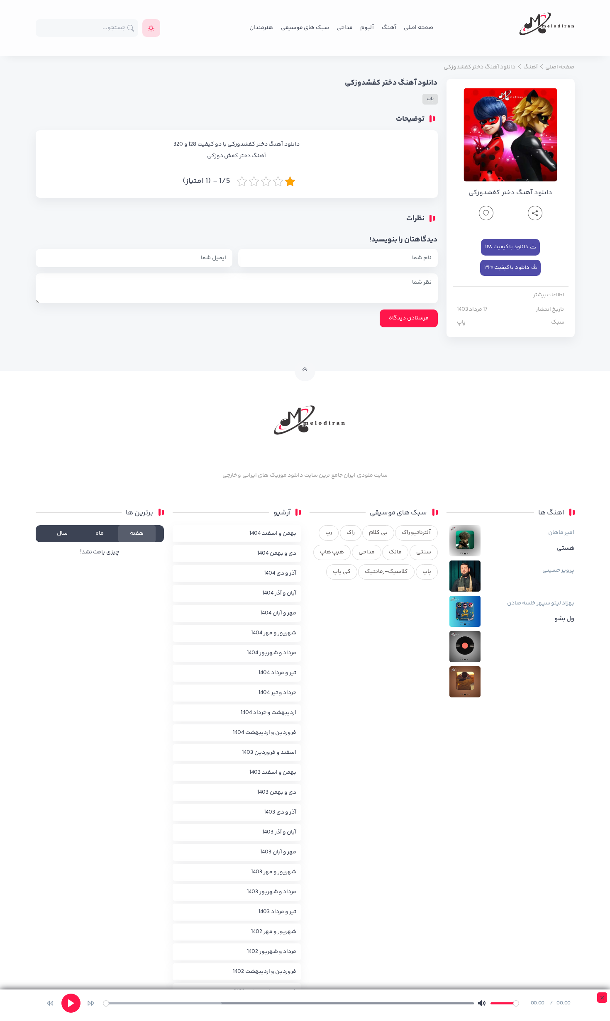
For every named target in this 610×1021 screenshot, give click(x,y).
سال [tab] (62, 533)
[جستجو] (131, 28)
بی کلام (378, 532)
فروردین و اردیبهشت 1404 (264, 732)
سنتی (423, 552)
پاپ (461, 322)
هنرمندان (261, 27)
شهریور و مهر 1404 (273, 633)
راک (350, 532)
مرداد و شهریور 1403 (271, 892)
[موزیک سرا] (151, 28)
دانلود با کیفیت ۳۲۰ (506, 267)
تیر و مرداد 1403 (277, 911)
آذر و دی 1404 (280, 573)
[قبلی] (50, 1003)
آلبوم (367, 27)
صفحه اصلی (418, 27)
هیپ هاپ (332, 552)
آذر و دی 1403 (280, 812)
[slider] (288, 1003)
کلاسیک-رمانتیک (386, 571)
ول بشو (564, 619)
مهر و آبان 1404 (278, 613)
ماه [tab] (99, 533)
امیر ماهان (561, 532)
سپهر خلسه (536, 603)
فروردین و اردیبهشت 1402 (264, 971)
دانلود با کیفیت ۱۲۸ (506, 247)
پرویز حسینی (558, 570)
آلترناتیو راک (416, 532)
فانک (395, 552)
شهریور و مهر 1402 (273, 931)
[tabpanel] (100, 552)
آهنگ (389, 27)
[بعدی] (91, 1003)
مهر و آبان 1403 (278, 852)
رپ (328, 532)
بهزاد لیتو (562, 603)
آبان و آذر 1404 (279, 593)
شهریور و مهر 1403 (273, 872)
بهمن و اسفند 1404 (272, 533)
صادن (514, 603)
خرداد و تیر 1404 (277, 692)
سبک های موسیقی (305, 27)
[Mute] (481, 1003)
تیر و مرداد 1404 (277, 672)
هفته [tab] (137, 533)
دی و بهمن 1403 (276, 792)
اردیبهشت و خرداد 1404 (268, 712)
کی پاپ (341, 571)
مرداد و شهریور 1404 (271, 653)
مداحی (345, 27)
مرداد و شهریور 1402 (271, 951)
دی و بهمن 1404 (276, 553)
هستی (566, 548)
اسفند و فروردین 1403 (269, 752)
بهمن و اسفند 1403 (272, 772)
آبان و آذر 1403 (279, 832)
